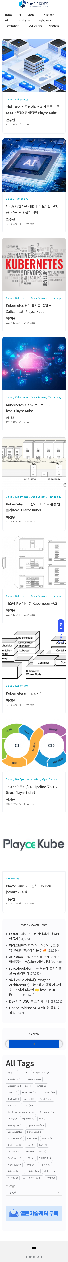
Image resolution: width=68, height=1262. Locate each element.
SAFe (43, 1144)
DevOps (13, 1098)
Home (8, 14)
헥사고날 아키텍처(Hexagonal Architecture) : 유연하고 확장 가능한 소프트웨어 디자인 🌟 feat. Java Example (35, 987)
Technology (12, 25)
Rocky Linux (15, 1144)
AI (20, 14)
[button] (34, 1248)
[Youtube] (30, 1257)
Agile (12, 1072)
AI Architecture (41, 1072)
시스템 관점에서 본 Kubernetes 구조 (31, 603)
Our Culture (35, 25)
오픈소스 (45, 1164)
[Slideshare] (42, 1257)
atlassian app (33, 1079)
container (48, 1092)
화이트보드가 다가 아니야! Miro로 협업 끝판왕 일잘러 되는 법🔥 (34, 948)
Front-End (46, 1098)
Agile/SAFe (45, 20)
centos (41, 1085)
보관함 (10, 1186)
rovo (30, 1144)
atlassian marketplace (19, 1085)
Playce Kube (15, 1138)
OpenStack (15, 1131)
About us (54, 25)
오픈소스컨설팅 (15, 1171)
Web (42, 1151)
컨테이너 (49, 1171)
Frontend (14, 1105)
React (32, 1138)
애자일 (30, 1164)
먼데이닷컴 (45, 1158)
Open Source (36, 1125)
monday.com (24, 20)
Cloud (30, 14)
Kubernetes (46, 1112)
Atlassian (49, 14)
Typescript (14, 1151)
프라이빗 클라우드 (32, 1177)
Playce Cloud (34, 1131)
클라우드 (13, 1177)
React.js (47, 1138)
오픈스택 (34, 1171)
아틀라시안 (14, 1164)
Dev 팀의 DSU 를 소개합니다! (29, 1001)
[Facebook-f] (26, 1257)
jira (29, 1105)
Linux (12, 1118)
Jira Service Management (21, 1112)
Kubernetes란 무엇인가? (23, 693)
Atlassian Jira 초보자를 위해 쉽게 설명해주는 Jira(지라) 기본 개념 (34, 959)
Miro (7, 20)
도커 (30, 1158)
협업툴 (50, 1177)
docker (29, 1098)
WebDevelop (15, 1158)
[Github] (38, 1257)
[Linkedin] (34, 1257)
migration (28, 1118)
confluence (29, 1092)
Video (30, 1151)
